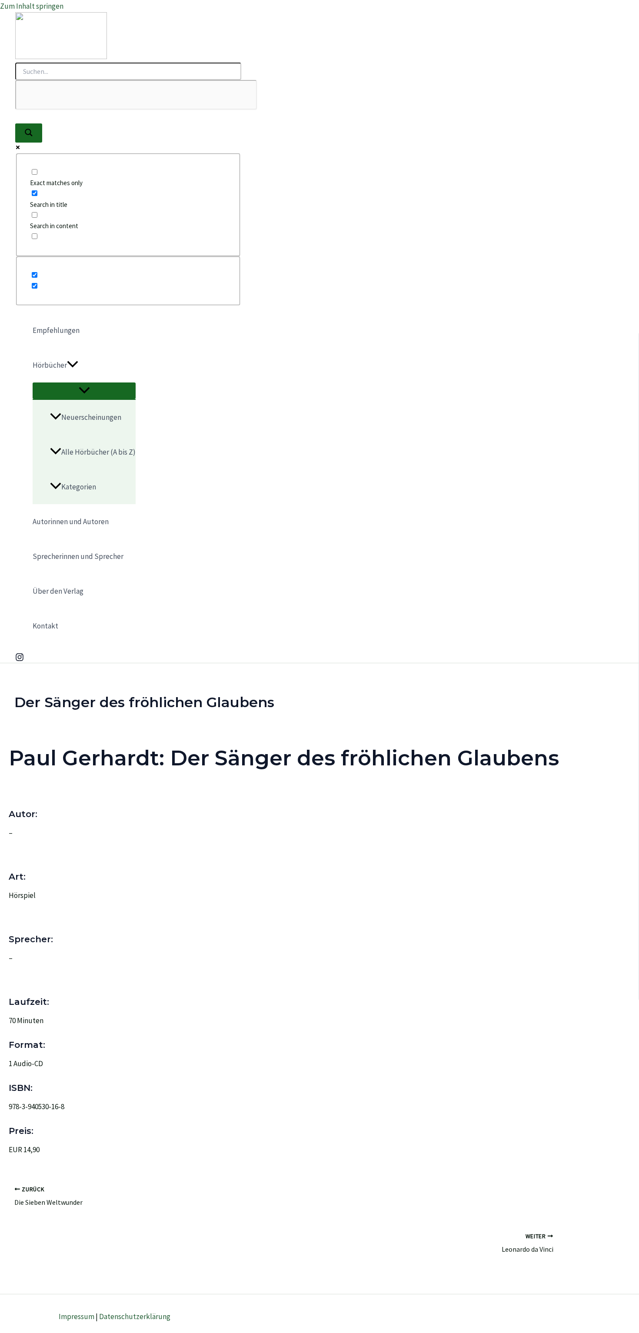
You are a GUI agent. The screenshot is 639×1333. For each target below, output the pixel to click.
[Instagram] (19, 659)
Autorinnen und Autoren (71, 521)
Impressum (76, 1316)
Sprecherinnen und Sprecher (78, 556)
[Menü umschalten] (84, 390)
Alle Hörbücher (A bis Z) (98, 452)
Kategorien (78, 487)
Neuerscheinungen (91, 417)
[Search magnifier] (28, 133)
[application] (72, 365)
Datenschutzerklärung (134, 1316)
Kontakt (45, 626)
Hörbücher (50, 365)
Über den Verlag (58, 591)
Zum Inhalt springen (31, 6)
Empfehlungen (56, 330)
